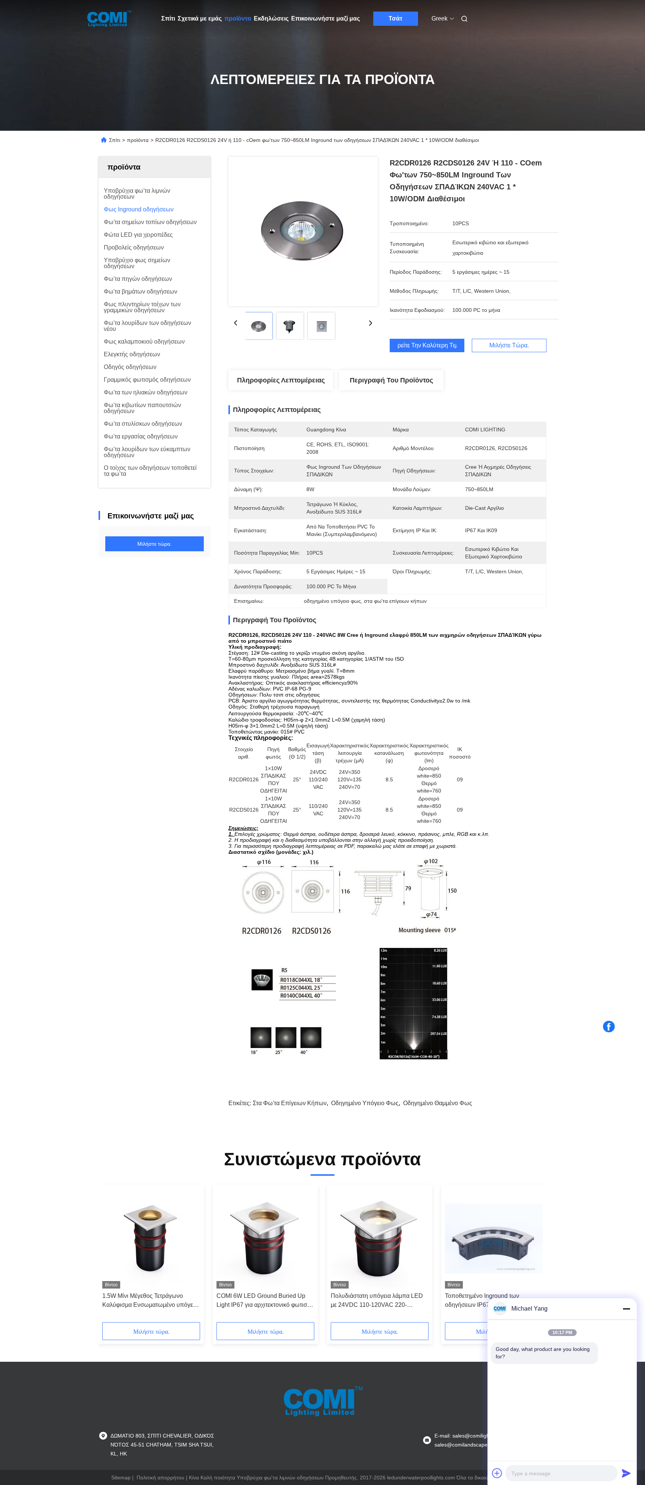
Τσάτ (395, 18)
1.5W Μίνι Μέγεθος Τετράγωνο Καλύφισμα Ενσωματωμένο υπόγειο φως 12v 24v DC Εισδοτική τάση (150, 1301)
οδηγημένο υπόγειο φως (365, 1103)
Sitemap (121, 1478)
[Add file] (497, 1473)
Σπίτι (168, 18)
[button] (112, 1256)
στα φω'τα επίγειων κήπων (290, 1103)
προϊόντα (237, 18)
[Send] (626, 1473)
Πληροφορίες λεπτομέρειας (281, 380)
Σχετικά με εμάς (200, 18)
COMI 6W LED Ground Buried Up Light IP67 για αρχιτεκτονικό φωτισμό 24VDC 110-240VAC (265, 1301)
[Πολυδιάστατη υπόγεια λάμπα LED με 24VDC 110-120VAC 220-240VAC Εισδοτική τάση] (380, 1238)
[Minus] (626, 1308)
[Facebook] (609, 1026)
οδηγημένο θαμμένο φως (437, 1103)
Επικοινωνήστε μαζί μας (325, 18)
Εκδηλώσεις (271, 18)
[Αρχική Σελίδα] (109, 18)
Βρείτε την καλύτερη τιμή (427, 345)
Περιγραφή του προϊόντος (391, 380)
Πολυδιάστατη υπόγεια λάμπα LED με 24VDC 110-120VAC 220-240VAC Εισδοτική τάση (377, 1301)
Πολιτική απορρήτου (160, 1478)
